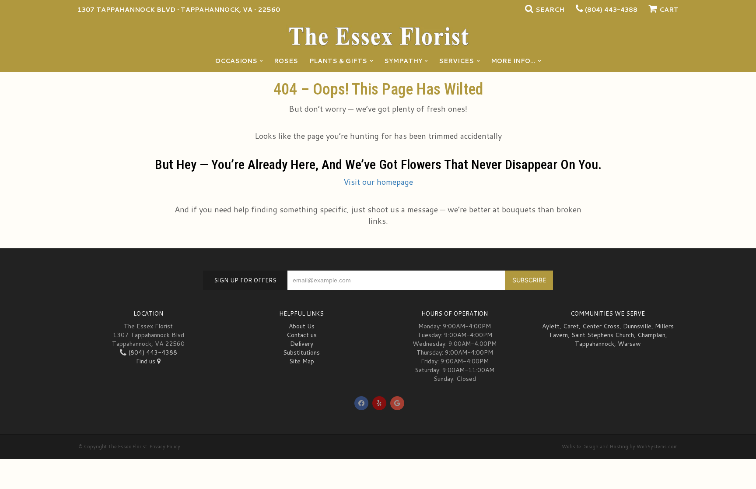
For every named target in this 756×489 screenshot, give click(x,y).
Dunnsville (637, 326)
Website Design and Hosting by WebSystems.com (620, 446)
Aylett (551, 326)
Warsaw (629, 343)
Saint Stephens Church (602, 335)
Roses (286, 60)
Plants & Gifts (338, 60)
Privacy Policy (165, 446)
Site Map (301, 361)
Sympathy (403, 60)
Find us (146, 361)
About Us (302, 326)
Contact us (302, 335)
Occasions (236, 60)
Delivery (301, 343)
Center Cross (601, 326)
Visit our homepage (378, 181)
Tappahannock (594, 343)
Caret (571, 326)
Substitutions (301, 352)
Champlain (651, 335)
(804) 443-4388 (611, 9)
